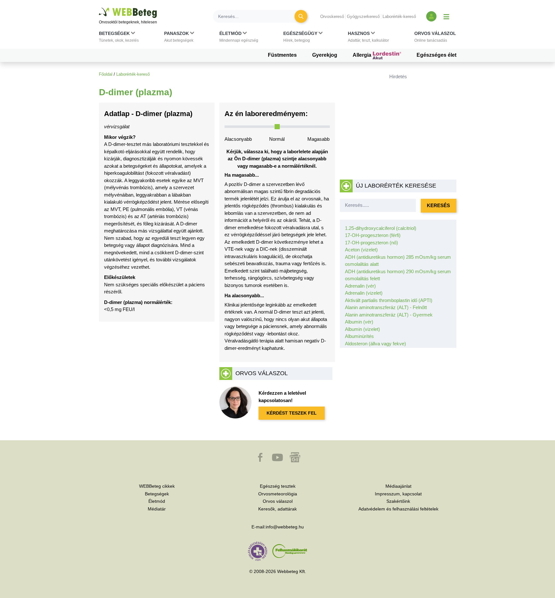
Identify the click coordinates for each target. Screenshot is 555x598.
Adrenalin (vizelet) (364, 293)
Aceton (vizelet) (361, 249)
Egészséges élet (436, 55)
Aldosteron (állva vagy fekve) (375, 343)
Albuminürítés (359, 336)
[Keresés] (301, 16)
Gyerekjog (324, 55)
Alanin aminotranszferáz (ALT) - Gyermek (389, 314)
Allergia (363, 55)
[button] (119, 38)
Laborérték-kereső (399, 16)
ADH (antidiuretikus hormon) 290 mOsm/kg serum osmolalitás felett (398, 275)
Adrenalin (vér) (360, 286)
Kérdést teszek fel (292, 413)
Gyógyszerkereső (363, 16)
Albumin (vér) (359, 321)
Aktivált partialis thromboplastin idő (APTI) (388, 300)
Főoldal (105, 74)
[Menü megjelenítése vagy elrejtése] (446, 16)
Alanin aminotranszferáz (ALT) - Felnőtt (386, 307)
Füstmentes (282, 55)
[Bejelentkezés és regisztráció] (431, 16)
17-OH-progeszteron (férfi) (373, 235)
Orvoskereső (332, 16)
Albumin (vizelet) (362, 329)
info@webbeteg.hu (285, 526)
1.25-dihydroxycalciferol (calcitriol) (380, 228)
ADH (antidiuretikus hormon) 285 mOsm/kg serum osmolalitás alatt (398, 260)
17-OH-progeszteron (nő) (371, 242)
